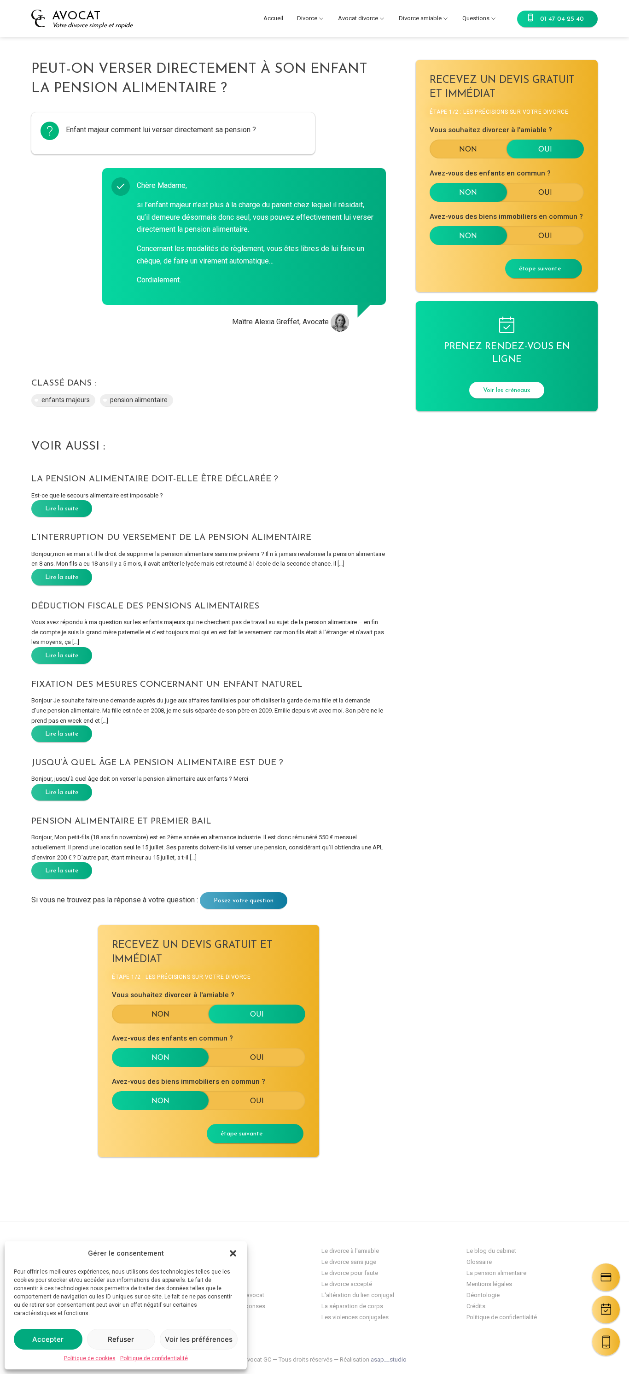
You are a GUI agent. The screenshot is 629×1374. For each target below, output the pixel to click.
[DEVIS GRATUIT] (606, 1277)
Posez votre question (244, 900)
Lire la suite (61, 508)
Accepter (48, 1339)
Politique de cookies (90, 1358)
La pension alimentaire (496, 1272)
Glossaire (479, 1261)
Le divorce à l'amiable (350, 1250)
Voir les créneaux (506, 390)
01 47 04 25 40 (562, 19)
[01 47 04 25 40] (606, 1342)
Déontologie (483, 1295)
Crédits (475, 1306)
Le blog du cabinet (491, 1250)
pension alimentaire (139, 399)
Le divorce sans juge (348, 1261)
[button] (233, 1253)
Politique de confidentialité (154, 1358)
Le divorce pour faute (349, 1272)
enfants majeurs (65, 399)
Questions (475, 18)
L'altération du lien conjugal (357, 1295)
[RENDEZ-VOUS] (606, 1309)
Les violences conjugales (355, 1317)
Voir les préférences (199, 1339)
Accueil (273, 18)
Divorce (307, 18)
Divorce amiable (420, 18)
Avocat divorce (358, 18)
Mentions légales (489, 1283)
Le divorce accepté (346, 1283)
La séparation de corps (352, 1306)
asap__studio (389, 1359)
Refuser (121, 1339)
